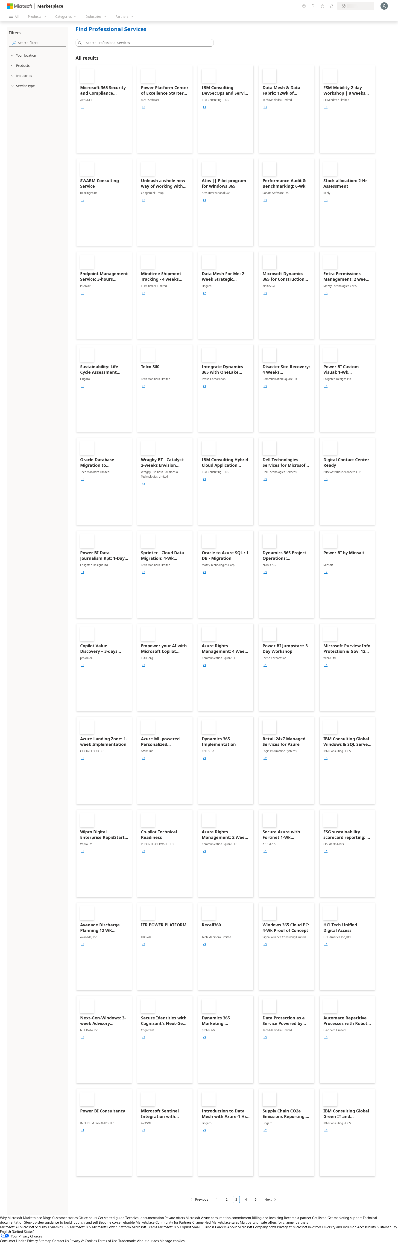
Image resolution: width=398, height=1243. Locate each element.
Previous (201, 1199)
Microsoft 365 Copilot (174, 1227)
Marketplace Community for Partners (163, 1222)
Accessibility (366, 1227)
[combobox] (146, 42)
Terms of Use (107, 1240)
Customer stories (65, 1217)
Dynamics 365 (58, 1227)
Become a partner (297, 1217)
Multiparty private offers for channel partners (274, 1222)
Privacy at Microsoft (292, 1227)
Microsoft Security (33, 1227)
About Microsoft (239, 1227)
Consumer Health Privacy (19, 1240)
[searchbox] (42, 42)
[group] (82, 107)
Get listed (319, 1217)
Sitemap (45, 1240)
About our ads (148, 1240)
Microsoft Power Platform (111, 1227)
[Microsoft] (19, 6)
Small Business (203, 1227)
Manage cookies (172, 1240)
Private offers (175, 1217)
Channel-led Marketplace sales (215, 1222)
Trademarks (127, 1240)
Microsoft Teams (144, 1227)
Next (268, 1199)
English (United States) (17, 1231)
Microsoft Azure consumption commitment (219, 1217)
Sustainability (387, 1227)
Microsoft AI (9, 1227)
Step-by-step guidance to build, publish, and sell (61, 1222)
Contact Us (60, 1240)
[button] (79, 43)
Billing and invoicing (267, 1217)
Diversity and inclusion (339, 1227)
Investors (314, 1227)
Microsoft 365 (80, 1227)
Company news (264, 1227)
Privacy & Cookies (83, 1240)
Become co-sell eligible (117, 1222)
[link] (104, 109)
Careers (220, 1227)
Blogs (47, 1217)
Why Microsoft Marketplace (21, 1217)
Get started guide (111, 1217)
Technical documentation (144, 1217)
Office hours (88, 1217)
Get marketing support (345, 1217)
